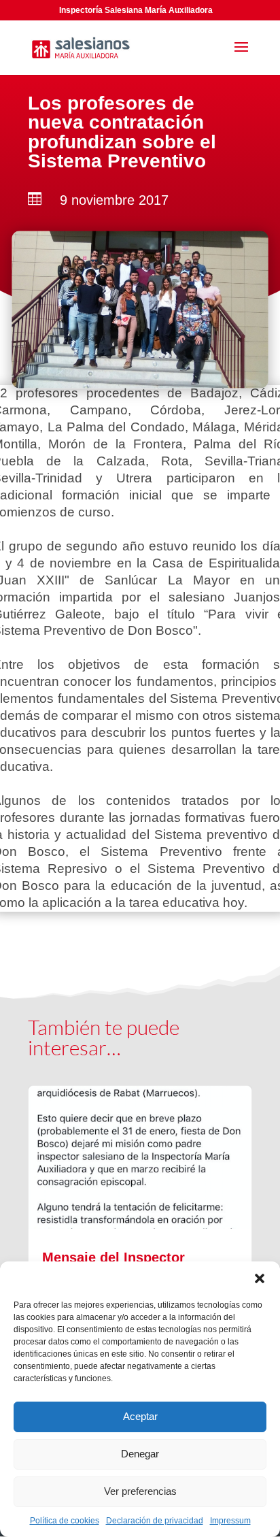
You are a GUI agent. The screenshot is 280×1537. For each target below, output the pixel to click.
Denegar (140, 1453)
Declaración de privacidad (154, 1520)
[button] (259, 1278)
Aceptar (140, 1416)
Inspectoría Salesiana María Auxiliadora (136, 10)
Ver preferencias (140, 1491)
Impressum (230, 1520)
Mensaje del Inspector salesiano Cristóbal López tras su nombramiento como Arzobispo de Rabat (140, 1261)
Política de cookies (64, 1520)
